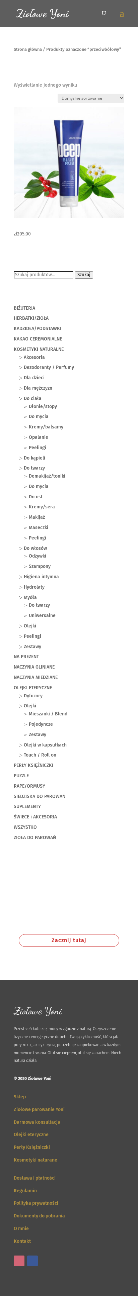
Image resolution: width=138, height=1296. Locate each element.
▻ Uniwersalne (40, 615)
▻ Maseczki (36, 527)
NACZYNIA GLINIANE (34, 667)
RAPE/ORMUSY (29, 786)
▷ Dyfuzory (31, 696)
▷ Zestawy (30, 647)
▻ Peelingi (35, 448)
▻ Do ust (33, 497)
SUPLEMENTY (27, 806)
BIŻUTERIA (24, 308)
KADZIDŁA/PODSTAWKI (37, 328)
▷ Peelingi (30, 636)
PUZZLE (21, 776)
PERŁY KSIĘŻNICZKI (33, 765)
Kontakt (22, 1241)
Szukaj (83, 275)
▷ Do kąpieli (32, 458)
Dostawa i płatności (35, 1178)
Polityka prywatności (36, 1203)
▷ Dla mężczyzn (35, 388)
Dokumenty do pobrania (39, 1216)
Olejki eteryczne (31, 1134)
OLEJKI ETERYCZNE (33, 688)
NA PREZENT (26, 657)
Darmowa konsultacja (37, 1122)
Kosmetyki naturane (35, 1160)
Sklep (20, 1097)
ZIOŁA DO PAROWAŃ (35, 837)
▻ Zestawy (35, 734)
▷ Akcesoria (32, 357)
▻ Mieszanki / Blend (45, 714)
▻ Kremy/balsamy (43, 427)
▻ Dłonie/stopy (40, 406)
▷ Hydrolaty (32, 587)
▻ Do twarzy (37, 605)
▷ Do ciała (30, 398)
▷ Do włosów (33, 548)
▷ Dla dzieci (32, 378)
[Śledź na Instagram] (19, 1261)
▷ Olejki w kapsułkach (43, 745)
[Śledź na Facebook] (32, 1261)
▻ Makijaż (34, 517)
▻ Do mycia (36, 416)
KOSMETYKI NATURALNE (39, 349)
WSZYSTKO (25, 827)
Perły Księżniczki (32, 1147)
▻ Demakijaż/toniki (44, 476)
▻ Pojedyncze (38, 724)
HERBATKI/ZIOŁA (31, 318)
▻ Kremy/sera (39, 507)
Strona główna (28, 49)
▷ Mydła (28, 597)
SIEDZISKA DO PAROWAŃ (39, 796)
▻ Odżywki (35, 556)
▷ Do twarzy (32, 468)
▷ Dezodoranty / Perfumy (46, 367)
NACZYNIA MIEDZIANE (36, 677)
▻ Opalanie (36, 437)
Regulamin (25, 1191)
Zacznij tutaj (69, 940)
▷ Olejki (27, 626)
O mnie (21, 1228)
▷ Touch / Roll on (37, 755)
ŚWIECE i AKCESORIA (35, 817)
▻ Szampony (37, 566)
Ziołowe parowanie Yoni (39, 1109)
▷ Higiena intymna (39, 577)
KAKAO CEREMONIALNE (38, 339)
